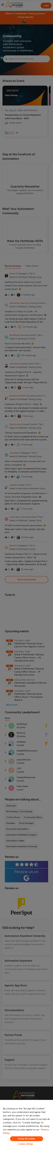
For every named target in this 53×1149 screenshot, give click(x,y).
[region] (26, 1124)
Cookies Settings (25, 1144)
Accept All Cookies (26, 1139)
